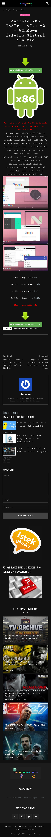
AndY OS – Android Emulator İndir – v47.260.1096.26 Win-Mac (13, 364)
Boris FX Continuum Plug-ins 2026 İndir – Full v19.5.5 (31, 438)
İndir (37, 278)
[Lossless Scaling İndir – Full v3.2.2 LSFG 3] (9, 425)
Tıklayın (40, 174)
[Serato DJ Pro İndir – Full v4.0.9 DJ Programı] (9, 451)
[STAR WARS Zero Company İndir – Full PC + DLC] (25, 745)
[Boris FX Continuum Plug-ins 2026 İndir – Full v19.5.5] (9, 438)
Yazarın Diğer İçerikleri (18, 417)
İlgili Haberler (12, 413)
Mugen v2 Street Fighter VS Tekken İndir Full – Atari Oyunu (37, 364)
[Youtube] (36, 816)
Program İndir (19, 10)
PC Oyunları (26, 826)
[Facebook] (15, 816)
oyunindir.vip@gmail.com (31, 798)
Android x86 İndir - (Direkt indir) (26, 70)
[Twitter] (29, 816)
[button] (47, 3)
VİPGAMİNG (25, 394)
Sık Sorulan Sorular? (25, 829)
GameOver (9, 642)
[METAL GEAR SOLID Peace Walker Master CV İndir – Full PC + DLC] (25, 659)
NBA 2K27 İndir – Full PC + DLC (25, 725)
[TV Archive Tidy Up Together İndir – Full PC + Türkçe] (25, 630)
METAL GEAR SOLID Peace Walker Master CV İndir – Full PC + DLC (24, 665)
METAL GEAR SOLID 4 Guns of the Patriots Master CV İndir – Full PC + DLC (25, 693)
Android (40, 826)
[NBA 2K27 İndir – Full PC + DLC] (25, 716)
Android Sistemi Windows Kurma (26, 329)
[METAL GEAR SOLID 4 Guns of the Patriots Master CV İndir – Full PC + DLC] (25, 688)
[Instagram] (22, 816)
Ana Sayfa (7, 10)
